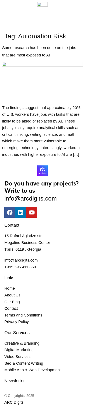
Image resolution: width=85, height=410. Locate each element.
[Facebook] (9, 212)
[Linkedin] (20, 212)
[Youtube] (31, 212)
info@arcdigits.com (30, 198)
